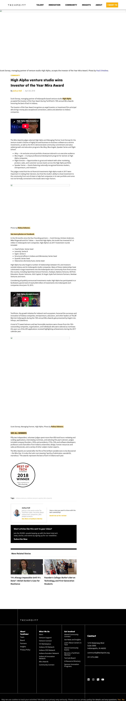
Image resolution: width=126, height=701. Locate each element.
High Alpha (67, 99)
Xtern (41, 634)
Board (22, 640)
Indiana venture (21, 498)
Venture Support (45, 638)
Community (15, 75)
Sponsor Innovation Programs (71, 665)
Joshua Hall (17, 91)
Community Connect (46, 665)
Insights (23, 646)
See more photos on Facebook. (23, 234)
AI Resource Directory (72, 661)
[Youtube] (103, 679)
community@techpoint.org (98, 652)
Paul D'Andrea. (102, 70)
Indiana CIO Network (46, 647)
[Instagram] (93, 679)
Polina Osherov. (24, 228)
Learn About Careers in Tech (72, 644)
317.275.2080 (92, 657)
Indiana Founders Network (49, 653)
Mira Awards (48, 498)
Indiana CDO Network (47, 650)
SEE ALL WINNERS (19, 433)
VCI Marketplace (45, 644)
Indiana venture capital (35, 498)
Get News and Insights (72, 640)
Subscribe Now (20, 539)
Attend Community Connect (71, 635)
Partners (23, 643)
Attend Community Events (71, 649)
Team (22, 637)
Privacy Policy (25, 650)
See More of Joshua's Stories (32, 519)
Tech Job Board (70, 658)
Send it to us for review (58, 515)
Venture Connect (45, 641)
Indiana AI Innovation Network (47, 657)
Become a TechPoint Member (71, 654)
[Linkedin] (88, 679)
